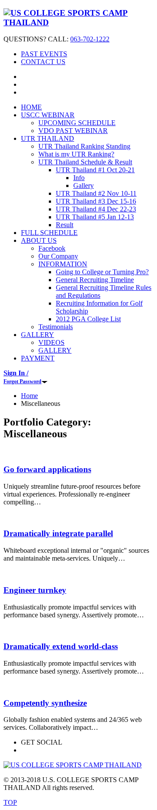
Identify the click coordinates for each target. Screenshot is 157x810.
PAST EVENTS (44, 54)
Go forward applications (47, 469)
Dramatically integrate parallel (58, 533)
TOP (10, 802)
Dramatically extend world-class (60, 646)
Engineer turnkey (34, 590)
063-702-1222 (89, 39)
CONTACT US (43, 61)
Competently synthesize (45, 703)
